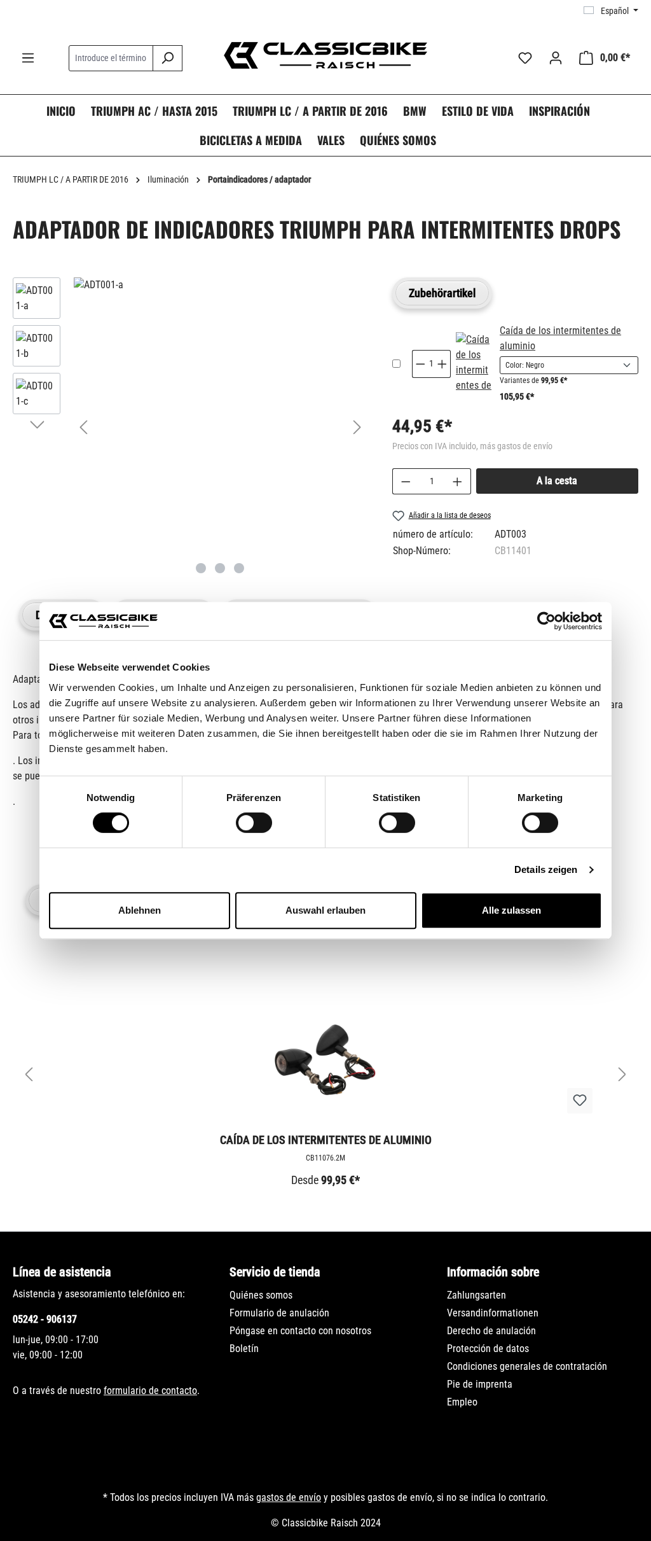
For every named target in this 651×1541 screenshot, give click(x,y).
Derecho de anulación (491, 1331)
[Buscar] (167, 58)
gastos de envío (288, 1497)
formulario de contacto (150, 1390)
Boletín (244, 1348)
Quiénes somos (261, 1295)
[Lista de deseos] (525, 58)
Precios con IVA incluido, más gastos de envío (472, 446)
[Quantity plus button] (442, 364)
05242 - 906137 (45, 1319)
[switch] (254, 822)
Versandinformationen (492, 1313)
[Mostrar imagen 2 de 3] (220, 568)
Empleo (462, 1402)
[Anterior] (83, 427)
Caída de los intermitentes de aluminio (326, 1140)
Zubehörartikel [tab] (442, 293)
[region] (190, 426)
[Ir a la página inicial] (325, 55)
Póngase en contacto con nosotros (300, 1331)
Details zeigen (545, 869)
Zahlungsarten (476, 1295)
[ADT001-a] (220, 285)
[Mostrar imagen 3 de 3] (239, 568)
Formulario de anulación (279, 1313)
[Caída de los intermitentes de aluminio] (474, 364)
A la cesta (557, 481)
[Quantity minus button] (420, 364)
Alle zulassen (511, 910)
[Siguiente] (357, 427)
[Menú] (28, 58)
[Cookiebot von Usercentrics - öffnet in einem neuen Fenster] (546, 621)
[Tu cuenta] (555, 58)
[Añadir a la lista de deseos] (580, 1100)
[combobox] (111, 58)
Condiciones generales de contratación (527, 1366)
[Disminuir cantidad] (405, 481)
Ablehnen (139, 910)
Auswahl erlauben (325, 910)
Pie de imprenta (479, 1384)
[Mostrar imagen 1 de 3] (201, 568)
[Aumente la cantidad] (457, 481)
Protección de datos (488, 1348)
